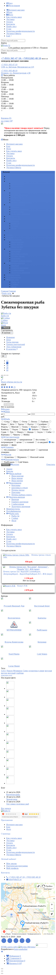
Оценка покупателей (15, 344)
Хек (12, 432)
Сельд (7, 421)
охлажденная (10, 440)
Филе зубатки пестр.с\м (11, 382)
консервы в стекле (19, 195)
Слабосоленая (17, 212)
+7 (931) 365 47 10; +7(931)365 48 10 (21, 58)
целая (19, 442)
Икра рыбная (15, 181)
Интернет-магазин (16, 10)
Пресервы (15, 200)
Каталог (15, 464)
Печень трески (17, 197)
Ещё (8, 36)
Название (10, 337)
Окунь (15, 429)
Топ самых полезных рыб (17, 804)
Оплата (9, 22)
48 (7, 368)
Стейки (14, 226)
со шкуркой (42, 442)
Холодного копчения (20, 214)
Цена (8, 340)
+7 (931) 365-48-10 (9, 70)
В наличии (11, 349)
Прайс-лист (11, 26)
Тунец (25, 427)
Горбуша (44, 421)
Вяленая (15, 207)
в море (41, 671)
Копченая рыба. (13, 794)
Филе (13, 228)
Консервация (15, 190)
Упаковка (9, 447)
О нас (8, 29)
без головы (40, 440)
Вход (10, 3)
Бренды (9, 179)
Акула (40, 432)
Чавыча (16, 435)
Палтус (30, 424)
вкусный (12, 673)
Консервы (15, 193)
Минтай (15, 427)
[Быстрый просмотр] (2, 379)
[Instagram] (28, 941)
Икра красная (17, 183)
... (7, 230)
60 (7, 370)
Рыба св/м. (14, 221)
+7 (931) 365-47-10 (9, 64)
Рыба (7, 419)
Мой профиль (12, 868)
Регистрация (14, 5)
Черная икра (11, 799)
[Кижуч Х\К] (9, 586)
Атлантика (9, 457)
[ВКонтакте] (16, 941)
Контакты (10, 24)
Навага (20, 432)
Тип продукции (12, 437)
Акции (9, 176)
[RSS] (4, 941)
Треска (20, 424)
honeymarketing (20, 949)
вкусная (48, 671)
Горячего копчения (19, 209)
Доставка (10, 19)
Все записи (6, 808)
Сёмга (44, 427)
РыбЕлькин (9, 462)
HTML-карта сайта (9, 947)
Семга (25, 671)
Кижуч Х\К (22, 586)
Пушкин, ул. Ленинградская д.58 (15, 73)
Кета (12, 424)
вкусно (4, 673)
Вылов (8, 454)
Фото (10, 15)
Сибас (49, 432)
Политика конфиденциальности (20, 31)
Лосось (34, 421)
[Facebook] (10, 941)
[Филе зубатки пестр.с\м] (28, 377)
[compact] (7, 375)
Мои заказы (11, 863)
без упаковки (10, 450)
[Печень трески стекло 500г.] (16, 555)
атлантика (33, 671)
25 (14, 387)
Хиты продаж (12, 342)
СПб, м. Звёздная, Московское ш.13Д (17, 67)
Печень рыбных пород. (21, 202)
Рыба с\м (15, 223)
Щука (16, 421)
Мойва (26, 435)
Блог (10, 12)
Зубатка (35, 429)
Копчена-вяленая (17, 205)
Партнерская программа (17, 866)
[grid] (2, 375)
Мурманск (22, 457)
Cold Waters (23, 462)
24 (7, 363)
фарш (13, 445)
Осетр (24, 421)
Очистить (50, 464)
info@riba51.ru (15, 879)
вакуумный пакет (27, 450)
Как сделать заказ (14, 17)
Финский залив (37, 457)
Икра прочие (17, 188)
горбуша (20, 673)
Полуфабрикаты (13, 219)
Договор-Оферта (13, 33)
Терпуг (24, 429)
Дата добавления (13, 347)
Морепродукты (13, 216)
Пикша (45, 429)
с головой (29, 442)
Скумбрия (42, 424)
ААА (3, 671)
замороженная (26, 440)
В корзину (9, 404)
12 (7, 361)
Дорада (30, 432)
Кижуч (34, 427)
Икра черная (17, 186)
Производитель (12, 459)
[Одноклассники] (22, 941)
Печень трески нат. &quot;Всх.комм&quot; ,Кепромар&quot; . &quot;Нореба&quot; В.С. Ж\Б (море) (27, 572)
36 (7, 365)
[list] (5, 375)
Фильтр (6, 328)
